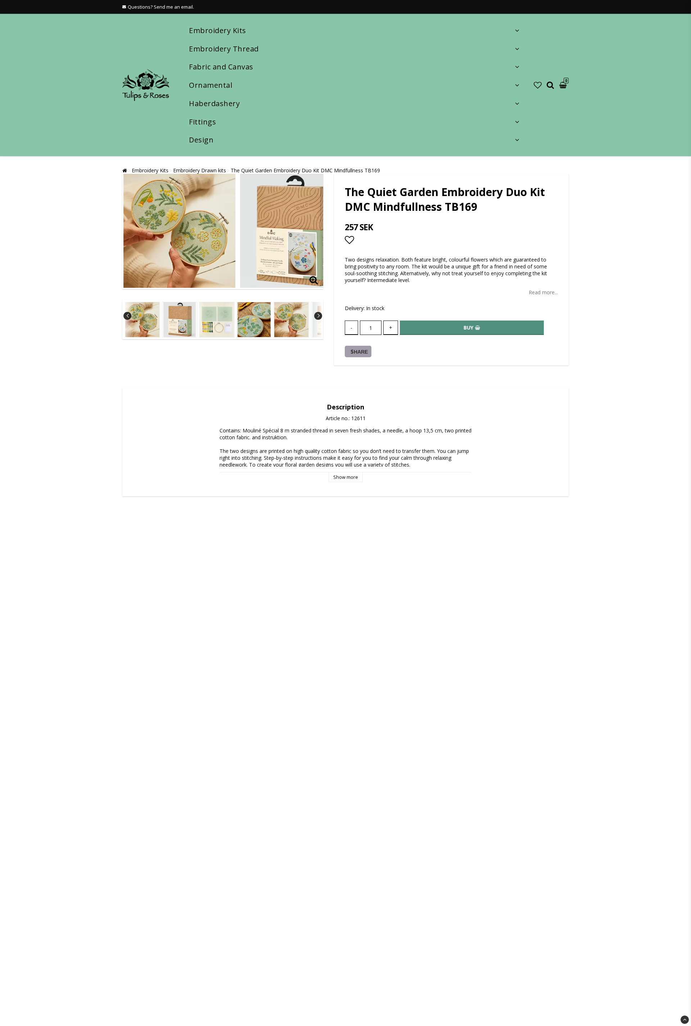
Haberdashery (214, 103)
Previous (127, 316)
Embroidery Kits (217, 30)
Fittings (202, 122)
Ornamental (210, 85)
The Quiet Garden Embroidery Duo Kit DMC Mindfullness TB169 (305, 170)
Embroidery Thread (224, 49)
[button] (538, 85)
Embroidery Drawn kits (199, 170)
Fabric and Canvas (221, 67)
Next (318, 316)
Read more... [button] (543, 292)
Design (201, 140)
